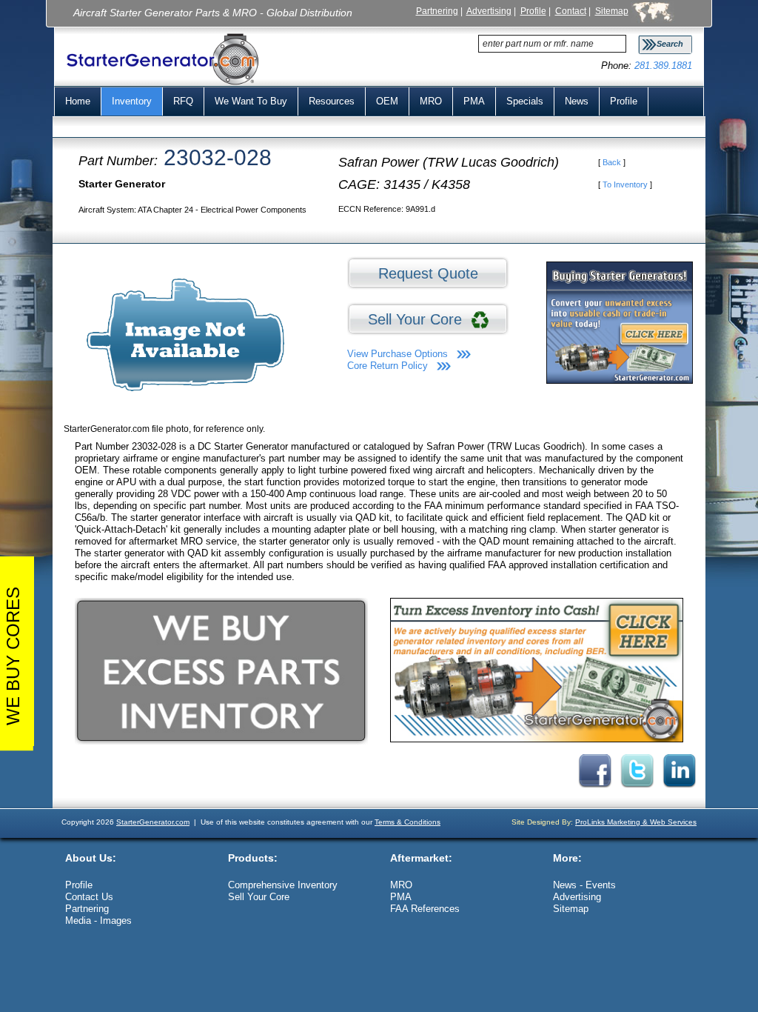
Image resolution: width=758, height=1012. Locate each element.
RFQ (183, 101)
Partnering (437, 11)
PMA (474, 101)
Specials (524, 101)
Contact (570, 11)
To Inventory (625, 184)
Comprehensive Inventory (283, 885)
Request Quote (428, 273)
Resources (332, 101)
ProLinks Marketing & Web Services (636, 822)
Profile (533, 11)
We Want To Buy (251, 101)
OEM (387, 101)
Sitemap (611, 11)
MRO (431, 101)
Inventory (132, 101)
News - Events (584, 885)
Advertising (489, 11)
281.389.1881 (663, 65)
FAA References (425, 908)
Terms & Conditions (407, 822)
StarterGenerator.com (153, 822)
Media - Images (98, 920)
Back (612, 162)
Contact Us (89, 896)
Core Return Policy (387, 365)
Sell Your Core (419, 319)
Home (77, 101)
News (576, 101)
